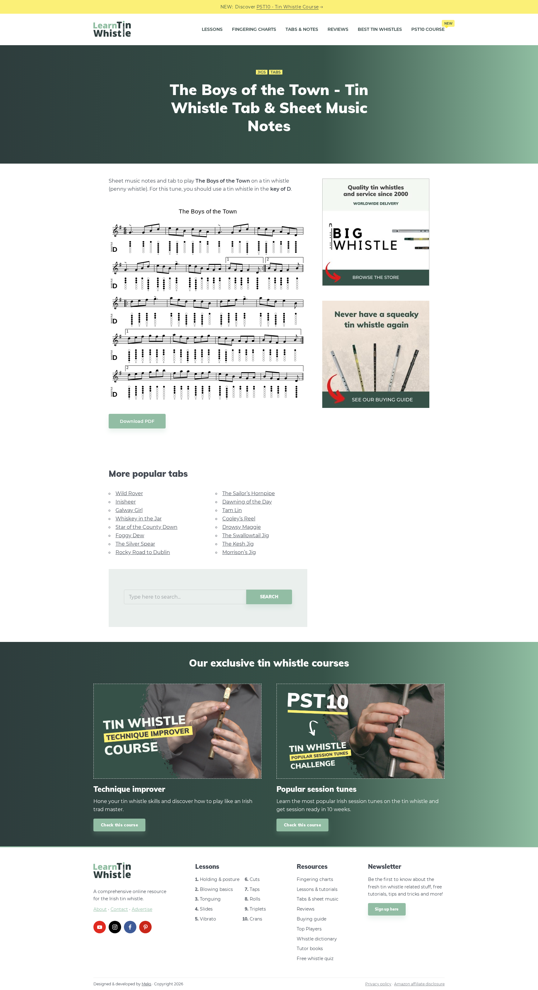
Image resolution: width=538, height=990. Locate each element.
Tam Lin (232, 510)
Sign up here (387, 909)
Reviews (338, 29)
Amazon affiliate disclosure (419, 984)
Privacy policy (378, 984)
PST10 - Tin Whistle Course (288, 7)
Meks (146, 984)
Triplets (258, 909)
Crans (256, 919)
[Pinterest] (145, 927)
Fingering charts (315, 879)
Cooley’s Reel (238, 519)
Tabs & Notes (302, 29)
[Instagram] (115, 927)
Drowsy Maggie (241, 527)
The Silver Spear (135, 544)
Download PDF (137, 421)
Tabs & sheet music (317, 899)
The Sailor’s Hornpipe (248, 493)
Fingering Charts (254, 29)
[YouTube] (99, 927)
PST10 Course (428, 27)
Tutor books (310, 948)
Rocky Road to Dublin (143, 552)
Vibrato (208, 919)
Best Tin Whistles (380, 29)
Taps (255, 889)
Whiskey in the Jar (139, 519)
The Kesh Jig (238, 544)
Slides (206, 909)
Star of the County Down (146, 527)
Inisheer (126, 502)
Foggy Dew (130, 535)
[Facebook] (130, 927)
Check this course (119, 824)
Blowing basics (216, 889)
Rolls (255, 899)
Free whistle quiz (315, 958)
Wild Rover (129, 493)
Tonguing (210, 899)
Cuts (255, 879)
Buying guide (311, 919)
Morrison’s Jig (239, 552)
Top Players (309, 929)
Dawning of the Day (247, 502)
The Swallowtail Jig (245, 535)
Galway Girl (129, 510)
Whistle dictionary (317, 939)
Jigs (261, 72)
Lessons (212, 29)
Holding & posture (219, 879)
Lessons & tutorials (317, 889)
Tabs (276, 72)
